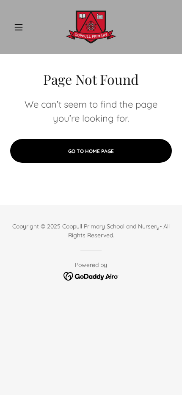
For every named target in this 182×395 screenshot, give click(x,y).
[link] (91, 27)
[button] (22, 27)
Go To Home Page (91, 151)
